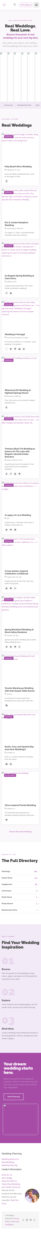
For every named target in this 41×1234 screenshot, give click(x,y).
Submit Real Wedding (11, 1184)
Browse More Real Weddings (20, 831)
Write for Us (7, 1175)
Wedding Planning (9, 1165)
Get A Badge (7, 1178)
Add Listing (24, 5)
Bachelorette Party (24, 105)
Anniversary (8, 105)
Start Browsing (14, 1097)
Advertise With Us (9, 1181)
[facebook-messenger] (30, 1220)
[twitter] (23, 1220)
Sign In (14, 4)
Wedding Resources (10, 1159)
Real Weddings (8, 1162)
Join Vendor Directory (11, 1187)
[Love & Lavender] (4, 4)
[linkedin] (27, 1220)
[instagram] (34, 1220)
